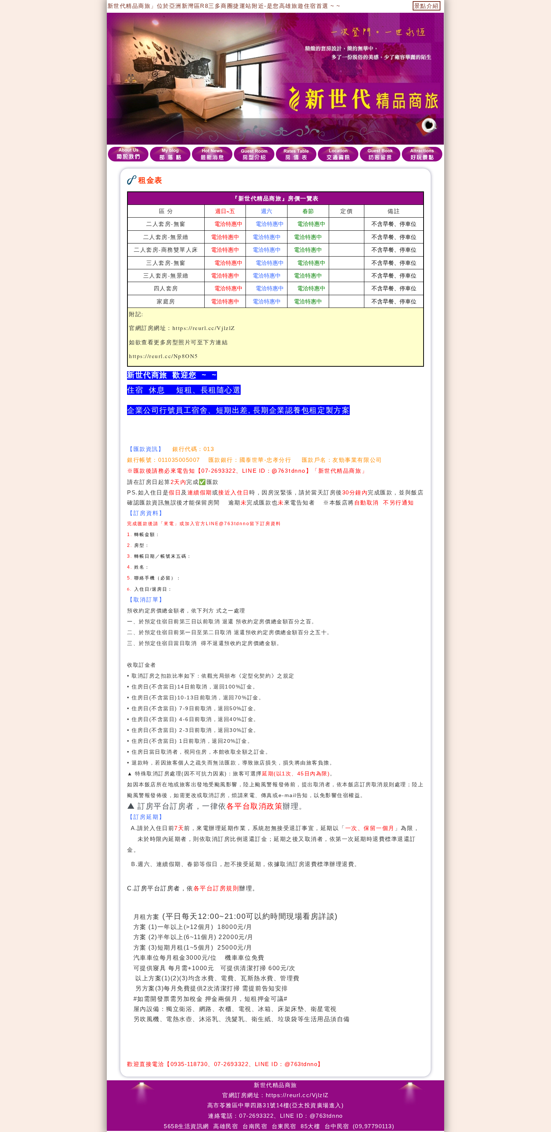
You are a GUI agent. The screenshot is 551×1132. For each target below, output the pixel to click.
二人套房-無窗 (166, 223)
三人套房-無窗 (166, 262)
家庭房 (166, 301)
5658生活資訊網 (186, 1126)
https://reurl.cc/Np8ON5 (163, 356)
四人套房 (166, 288)
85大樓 (310, 1126)
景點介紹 (426, 6)
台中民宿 (337, 1126)
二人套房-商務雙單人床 (166, 249)
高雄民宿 (225, 1126)
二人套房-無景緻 (166, 236)
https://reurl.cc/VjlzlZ (203, 328)
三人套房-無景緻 (166, 275)
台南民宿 (255, 1126)
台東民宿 (284, 1126)
